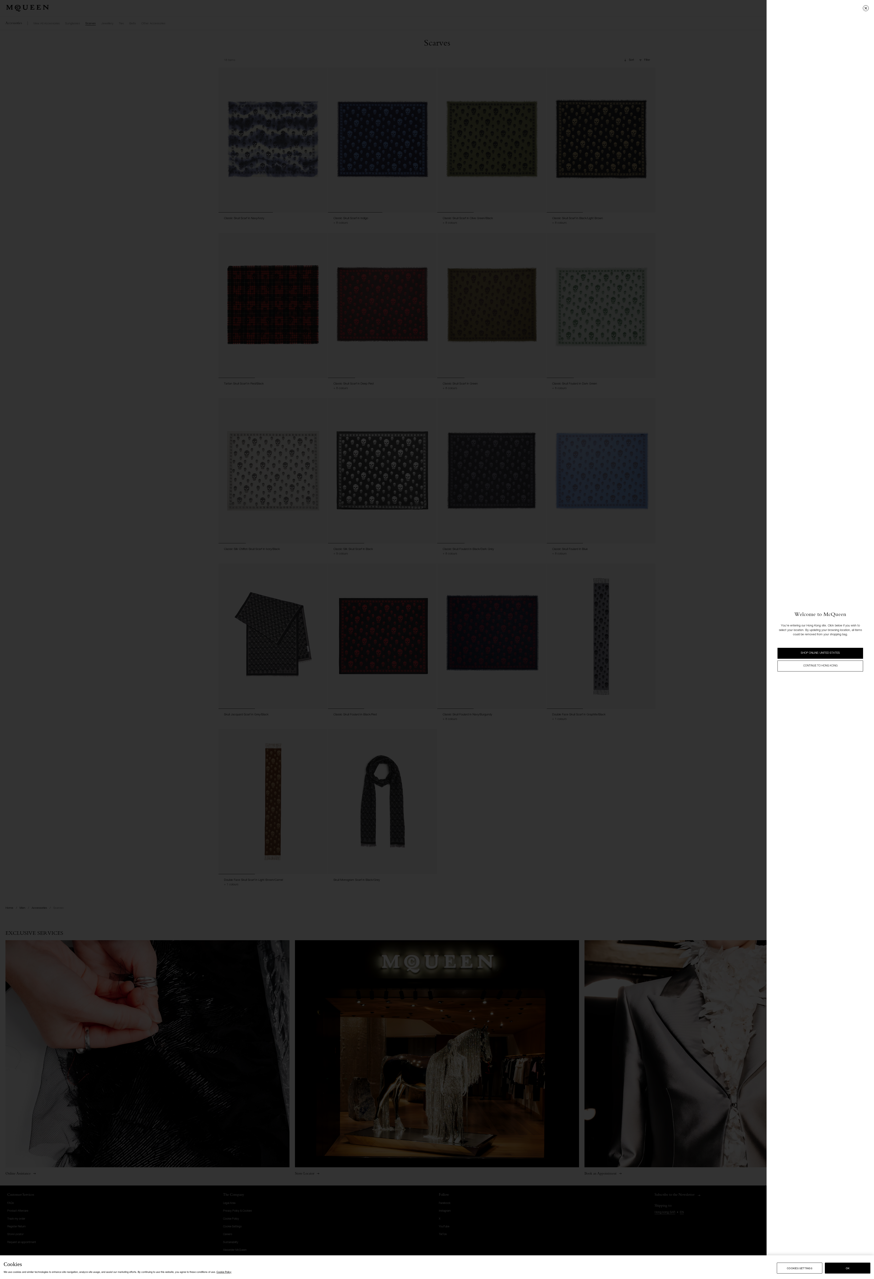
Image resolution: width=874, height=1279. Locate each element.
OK (847, 1268)
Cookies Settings (799, 1268)
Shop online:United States (820, 653)
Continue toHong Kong (820, 665)
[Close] (866, 8)
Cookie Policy (223, 1272)
